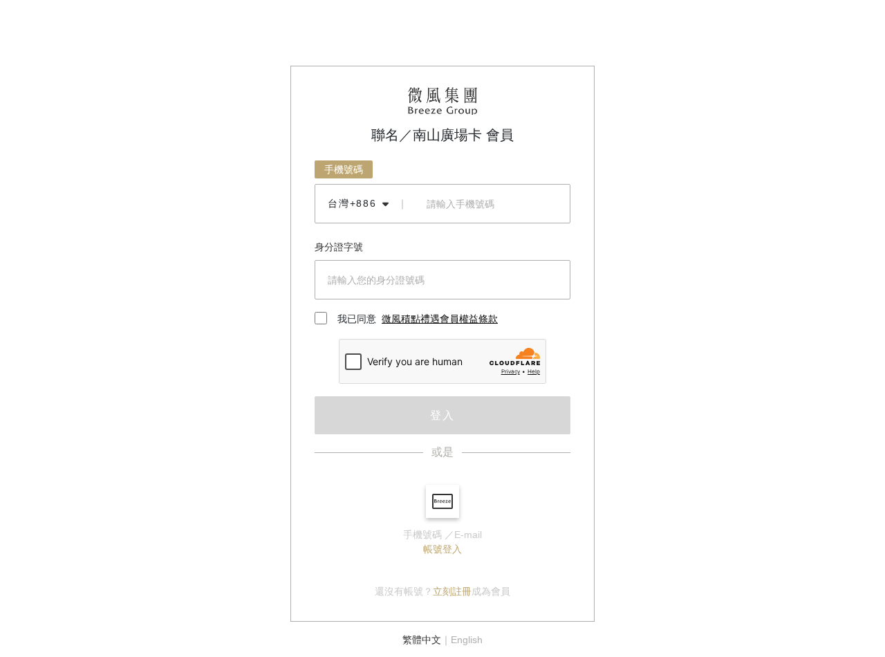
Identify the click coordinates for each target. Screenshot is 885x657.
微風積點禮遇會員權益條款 (440, 318)
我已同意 (417, 318)
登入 (442, 415)
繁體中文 (421, 639)
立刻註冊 (452, 591)
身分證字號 (339, 246)
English (467, 639)
